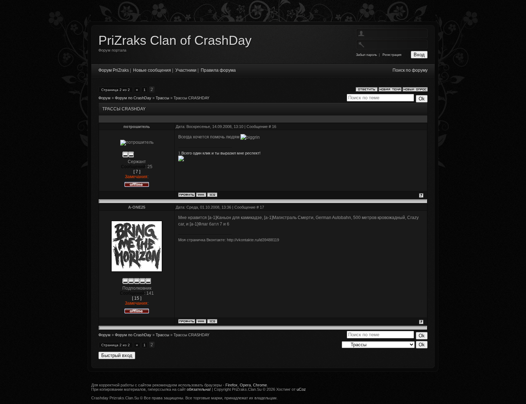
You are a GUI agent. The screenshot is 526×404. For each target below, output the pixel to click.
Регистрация (392, 55)
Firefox (231, 385)
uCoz (301, 389)
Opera (245, 385)
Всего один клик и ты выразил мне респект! (220, 153)
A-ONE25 (136, 207)
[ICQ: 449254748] (212, 321)
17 (262, 207)
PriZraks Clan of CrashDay (175, 40)
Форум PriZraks (113, 70)
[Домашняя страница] (201, 195)
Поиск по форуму (410, 70)
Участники (185, 70)
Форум (104, 98)
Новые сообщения (152, 70)
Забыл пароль (366, 55)
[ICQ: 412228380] (212, 195)
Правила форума (218, 70)
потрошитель (136, 126)
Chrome (260, 385)
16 (274, 126)
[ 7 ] (136, 171)
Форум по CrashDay (133, 98)
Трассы (162, 98)
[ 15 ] (136, 298)
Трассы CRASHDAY (191, 98)
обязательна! (199, 389)
